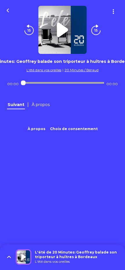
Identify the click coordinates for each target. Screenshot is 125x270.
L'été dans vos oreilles (43, 70)
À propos (36, 129)
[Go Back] (7, 10)
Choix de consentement (74, 129)
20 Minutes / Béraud (82, 70)
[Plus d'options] (113, 11)
